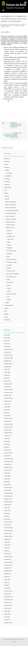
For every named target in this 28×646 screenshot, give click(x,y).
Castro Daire (10, 239)
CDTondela (12, 127)
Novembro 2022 (8, 392)
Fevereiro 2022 (8, 418)
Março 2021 (7, 450)
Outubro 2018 (7, 533)
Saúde (6, 317)
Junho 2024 (7, 337)
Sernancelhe (10, 282)
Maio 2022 (7, 409)
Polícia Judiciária (8, 305)
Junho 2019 (7, 510)
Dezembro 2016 (8, 596)
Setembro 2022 (8, 398)
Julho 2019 (7, 507)
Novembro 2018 (8, 530)
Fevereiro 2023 (8, 384)
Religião (6, 314)
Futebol (7, 170)
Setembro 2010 (8, 622)
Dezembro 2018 (8, 527)
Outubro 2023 (7, 360)
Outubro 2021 (7, 430)
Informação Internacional (11, 210)
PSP (5, 311)
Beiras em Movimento (11, 201)
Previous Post (16, 124)
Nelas (8, 256)
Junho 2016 (7, 614)
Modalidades (8, 176)
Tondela (7, 26)
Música (6, 193)
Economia (7, 178)
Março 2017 (7, 588)
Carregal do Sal (11, 236)
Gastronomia (7, 187)
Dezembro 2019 (8, 493)
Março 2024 (7, 346)
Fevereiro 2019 (8, 522)
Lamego (9, 245)
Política (6, 308)
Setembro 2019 (8, 501)
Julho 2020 (7, 473)
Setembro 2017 (8, 571)
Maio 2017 (7, 582)
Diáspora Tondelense (10, 204)
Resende (9, 268)
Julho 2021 (7, 438)
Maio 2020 (7, 478)
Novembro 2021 (8, 427)
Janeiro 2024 (7, 352)
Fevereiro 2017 (8, 591)
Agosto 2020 (7, 470)
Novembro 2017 (8, 565)
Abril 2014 (6, 619)
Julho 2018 (7, 542)
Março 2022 (7, 415)
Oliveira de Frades (11, 259)
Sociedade (3, 26)
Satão (8, 279)
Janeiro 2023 (7, 386)
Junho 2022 (7, 407)
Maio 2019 (7, 513)
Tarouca (9, 288)
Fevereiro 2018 (8, 556)
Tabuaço (9, 285)
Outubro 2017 (7, 568)
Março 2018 (7, 553)
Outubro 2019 (7, 499)
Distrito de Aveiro (10, 224)
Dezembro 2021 (8, 424)
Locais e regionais (16, 25)
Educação (7, 181)
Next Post (10, 134)
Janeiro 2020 (7, 490)
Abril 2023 (6, 378)
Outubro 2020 (7, 464)
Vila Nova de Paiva (11, 294)
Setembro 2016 (8, 605)
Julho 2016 (7, 611)
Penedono (9, 265)
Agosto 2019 (7, 504)
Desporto (6, 167)
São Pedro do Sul (11, 276)
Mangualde (9, 248)
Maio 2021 (7, 444)
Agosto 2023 (7, 366)
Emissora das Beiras (10, 207)
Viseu (8, 296)
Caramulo (9, 233)
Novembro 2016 (8, 599)
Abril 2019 (6, 516)
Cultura (6, 164)
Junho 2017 (7, 579)
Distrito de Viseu (8, 25)
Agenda (2, 25)
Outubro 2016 (7, 602)
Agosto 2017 (7, 573)
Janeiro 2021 (7, 455)
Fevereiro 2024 (8, 349)
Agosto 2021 (7, 435)
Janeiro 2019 (7, 524)
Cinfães (9, 242)
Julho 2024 (7, 335)
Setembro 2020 (8, 467)
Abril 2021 (6, 447)
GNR (5, 190)
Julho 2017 (7, 576)
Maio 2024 (7, 340)
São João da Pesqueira (13, 273)
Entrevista (6, 184)
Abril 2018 (6, 550)
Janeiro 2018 (7, 559)
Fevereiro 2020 (8, 487)
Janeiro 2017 (7, 594)
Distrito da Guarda (10, 222)
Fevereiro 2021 (8, 453)
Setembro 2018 (8, 536)
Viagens (7, 302)
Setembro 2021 (8, 432)
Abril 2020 (6, 481)
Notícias (22, 25)
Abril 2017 (6, 585)
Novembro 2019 (8, 496)
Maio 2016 (7, 617)
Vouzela (9, 299)
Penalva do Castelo (12, 262)
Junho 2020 (7, 476)
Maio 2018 (7, 547)
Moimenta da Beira (11, 250)
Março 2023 (7, 381)
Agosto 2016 (7, 608)
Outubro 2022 (7, 395)
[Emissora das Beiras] (14, 10)
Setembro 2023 (8, 363)
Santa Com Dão (11, 271)
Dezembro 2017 (8, 562)
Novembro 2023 (8, 358)
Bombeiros (7, 161)
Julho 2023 (7, 369)
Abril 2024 (6, 343)
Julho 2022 (7, 404)
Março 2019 (7, 519)
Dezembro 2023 (8, 355)
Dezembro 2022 (8, 389)
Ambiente (6, 158)
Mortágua (9, 253)
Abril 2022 (6, 412)
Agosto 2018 (7, 539)
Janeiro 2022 (7, 421)
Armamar (9, 230)
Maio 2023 (7, 375)
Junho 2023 (7, 372)
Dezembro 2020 (8, 458)
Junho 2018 (7, 545)
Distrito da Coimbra (14, 137)
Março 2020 (7, 484)
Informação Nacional (10, 213)
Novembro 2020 (8, 461)
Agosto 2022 (7, 401)
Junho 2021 (7, 441)
